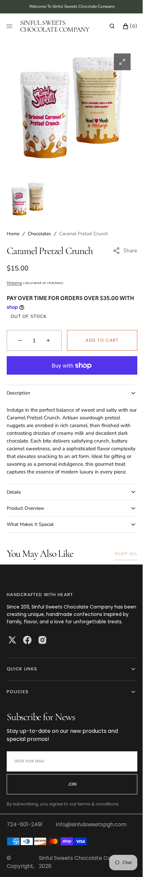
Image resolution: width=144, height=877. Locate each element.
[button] (107, 26)
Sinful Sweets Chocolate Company (83, 873)
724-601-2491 (25, 839)
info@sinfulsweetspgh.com (91, 839)
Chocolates (39, 234)
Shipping (14, 283)
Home (13, 234)
